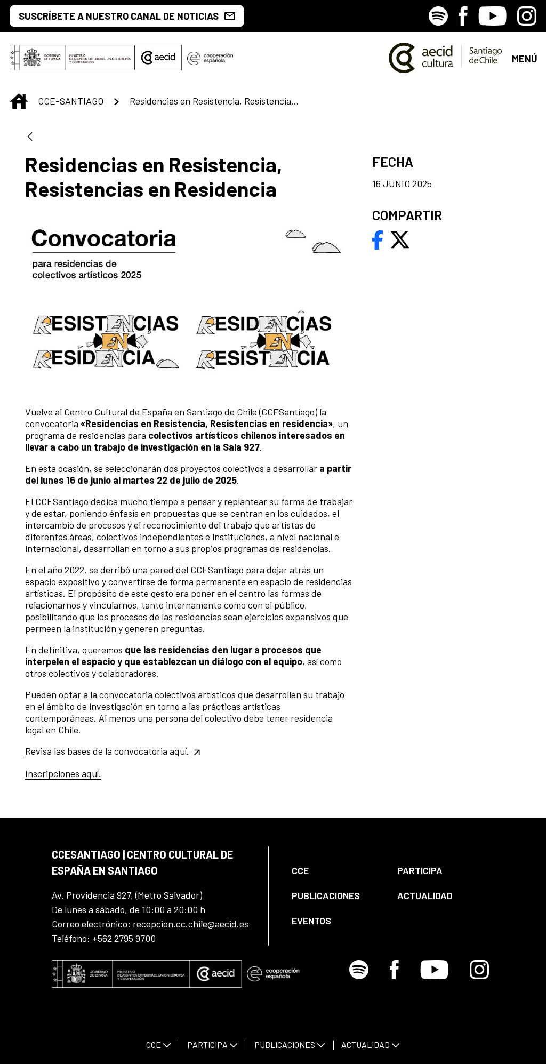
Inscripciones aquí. (63, 773)
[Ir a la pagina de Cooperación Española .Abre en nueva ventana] (210, 57)
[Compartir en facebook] (377, 238)
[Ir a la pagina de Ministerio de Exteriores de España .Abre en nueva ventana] (72, 57)
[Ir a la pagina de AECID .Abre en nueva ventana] (158, 57)
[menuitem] (335, 870)
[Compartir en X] (400, 238)
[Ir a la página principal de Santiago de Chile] (445, 58)
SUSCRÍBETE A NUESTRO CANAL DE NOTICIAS (119, 16)
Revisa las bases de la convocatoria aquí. (107, 751)
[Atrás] (30, 137)
